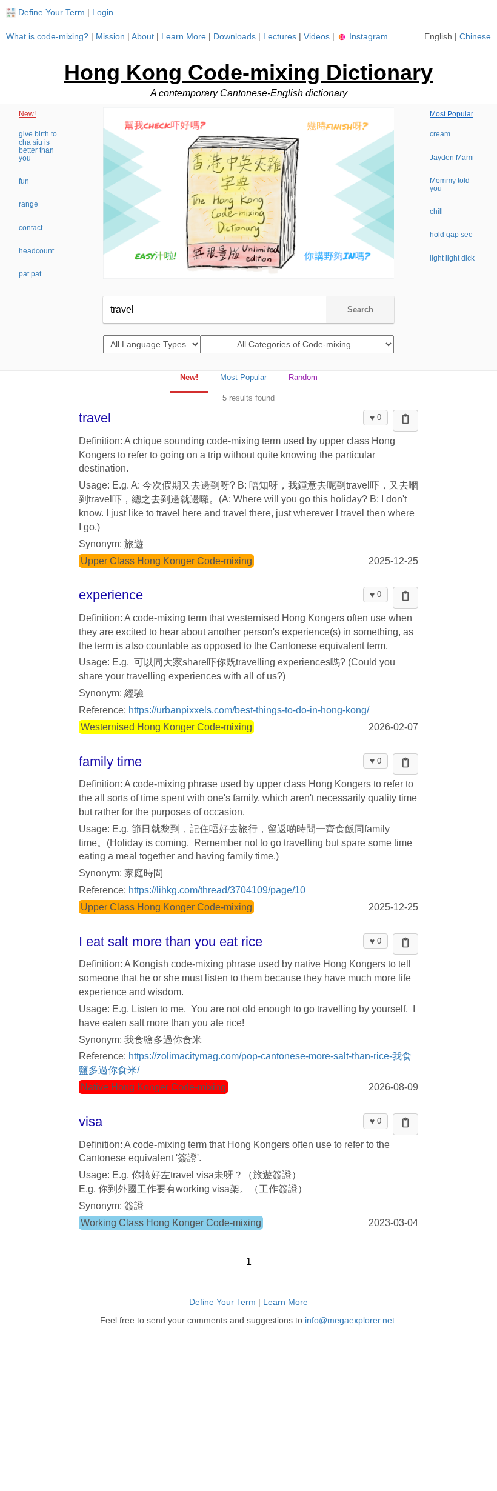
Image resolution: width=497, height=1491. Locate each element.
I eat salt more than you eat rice (170, 941)
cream (440, 134)
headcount (36, 251)
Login (102, 12)
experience (111, 594)
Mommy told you (450, 184)
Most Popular (451, 114)
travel (95, 417)
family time (110, 761)
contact (30, 228)
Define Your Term (51, 12)
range (28, 204)
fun (24, 181)
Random (303, 377)
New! (27, 114)
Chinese (475, 36)
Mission (110, 36)
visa (90, 1121)
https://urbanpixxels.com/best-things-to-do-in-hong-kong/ (248, 710)
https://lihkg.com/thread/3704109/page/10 (216, 890)
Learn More (183, 36)
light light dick (452, 258)
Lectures (279, 36)
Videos (317, 36)
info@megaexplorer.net (350, 1320)
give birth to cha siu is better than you (38, 146)
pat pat (30, 274)
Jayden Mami (452, 157)
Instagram (367, 36)
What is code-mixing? (47, 36)
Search (360, 309)
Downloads (234, 36)
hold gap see (451, 234)
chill (436, 211)
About (143, 36)
